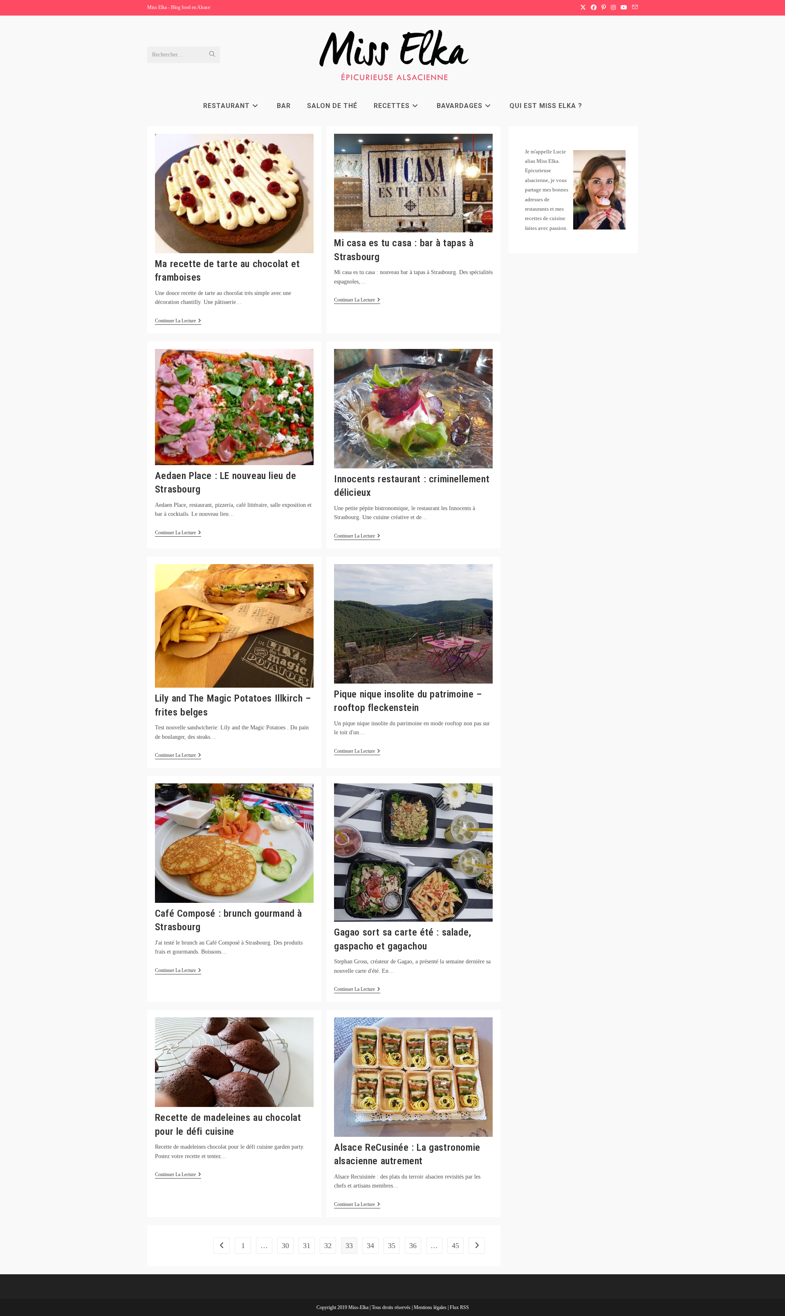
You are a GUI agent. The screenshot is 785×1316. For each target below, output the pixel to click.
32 (328, 1246)
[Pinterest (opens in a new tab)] (603, 8)
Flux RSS (459, 1307)
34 (370, 1246)
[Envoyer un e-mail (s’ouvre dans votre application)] (634, 8)
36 (413, 1246)
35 (391, 1246)
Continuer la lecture (178, 321)
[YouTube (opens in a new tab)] (624, 8)
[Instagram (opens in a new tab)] (613, 8)
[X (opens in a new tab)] (583, 8)
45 (455, 1246)
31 (306, 1246)
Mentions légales (431, 1307)
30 (285, 1246)
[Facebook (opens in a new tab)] (593, 8)
